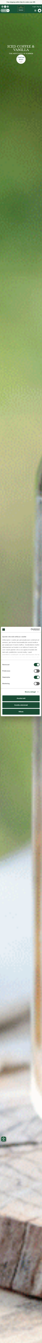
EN (5, 6)
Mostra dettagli (30, 692)
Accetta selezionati (21, 705)
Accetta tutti (21, 698)
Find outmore (21, 60)
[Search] (8, 10)
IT (2, 6)
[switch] (37, 671)
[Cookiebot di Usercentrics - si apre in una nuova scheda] (31, 629)
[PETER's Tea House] (21, 8)
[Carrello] (39, 10)
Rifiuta (21, 711)
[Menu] (35, 11)
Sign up (39, 6)
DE (7, 6)
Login (34, 6)
